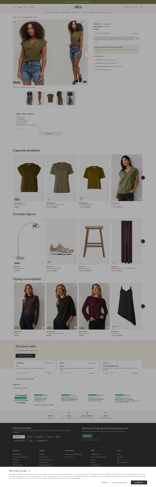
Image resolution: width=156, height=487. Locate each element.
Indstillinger (104, 482)
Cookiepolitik (76, 478)
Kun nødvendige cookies (119, 482)
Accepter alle (139, 482)
